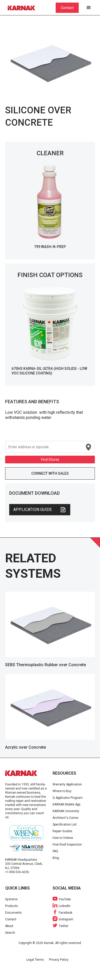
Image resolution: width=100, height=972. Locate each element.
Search (10, 932)
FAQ (55, 851)
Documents (13, 912)
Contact (67, 8)
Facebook (65, 912)
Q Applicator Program (68, 798)
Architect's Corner (65, 818)
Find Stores (50, 459)
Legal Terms (35, 959)
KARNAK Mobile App (66, 804)
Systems (11, 899)
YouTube (65, 899)
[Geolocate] (88, 447)
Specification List (65, 824)
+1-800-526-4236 (17, 872)
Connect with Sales (50, 473)
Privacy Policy (58, 959)
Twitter (63, 926)
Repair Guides (62, 831)
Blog (56, 858)
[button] (89, 8)
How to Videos (63, 838)
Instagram (66, 919)
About (9, 926)
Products (11, 906)
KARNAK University (66, 811)
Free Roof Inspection (67, 844)
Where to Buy (62, 791)
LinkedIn (65, 906)
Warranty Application (67, 784)
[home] (24, 7)
